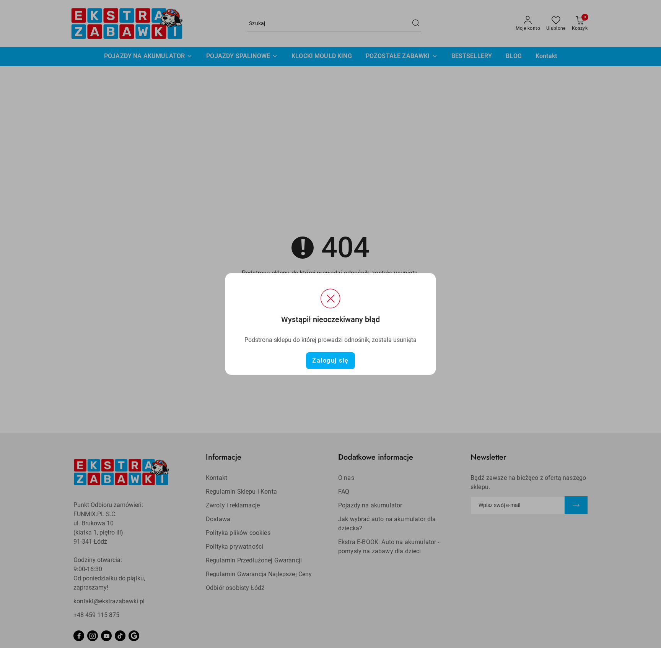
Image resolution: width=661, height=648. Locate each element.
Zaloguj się (330, 360)
